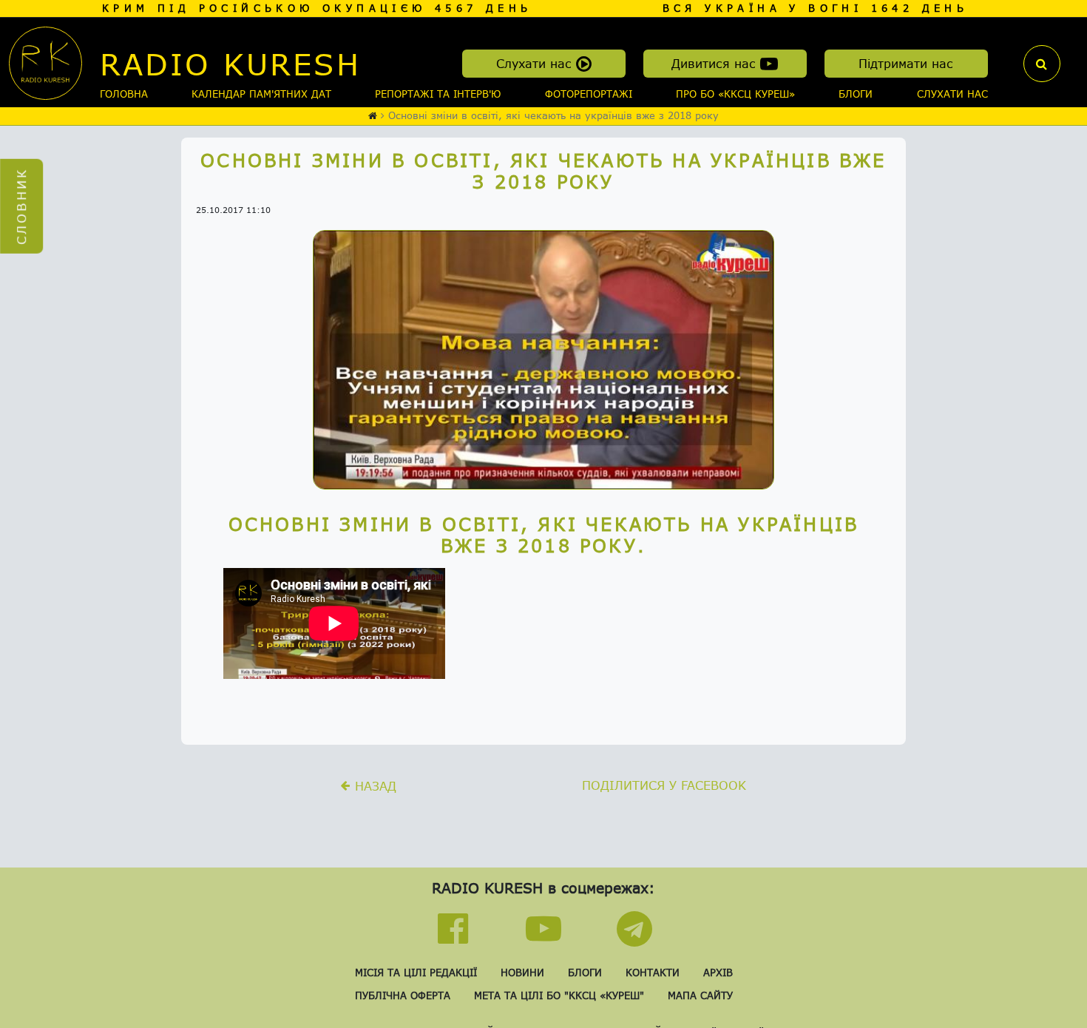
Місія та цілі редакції (416, 972)
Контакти (653, 972)
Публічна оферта (402, 995)
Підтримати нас (906, 63)
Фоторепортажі (588, 94)
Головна (124, 94)
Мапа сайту (700, 995)
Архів (718, 972)
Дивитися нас (715, 63)
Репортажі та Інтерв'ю (438, 94)
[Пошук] (1041, 63)
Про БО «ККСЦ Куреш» (735, 94)
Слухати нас (536, 63)
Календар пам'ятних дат (261, 94)
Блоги (856, 94)
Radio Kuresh (230, 63)
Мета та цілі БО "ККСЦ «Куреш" (559, 995)
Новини (522, 972)
